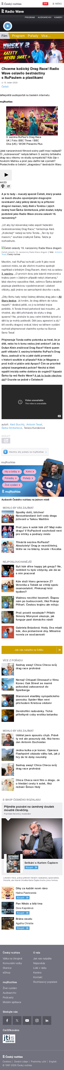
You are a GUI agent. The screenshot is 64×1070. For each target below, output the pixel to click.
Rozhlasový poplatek (45, 981)
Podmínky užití (38, 1061)
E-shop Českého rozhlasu (22, 799)
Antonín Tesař (34, 424)
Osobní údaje (21, 1061)
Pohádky (9, 478)
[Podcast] (3, 186)
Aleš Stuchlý (17, 424)
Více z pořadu (13, 660)
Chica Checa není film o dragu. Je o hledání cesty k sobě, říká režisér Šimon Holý (38, 783)
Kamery (58, 17)
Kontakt (37, 977)
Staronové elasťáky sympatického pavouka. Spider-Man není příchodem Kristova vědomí (37, 700)
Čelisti (5, 86)
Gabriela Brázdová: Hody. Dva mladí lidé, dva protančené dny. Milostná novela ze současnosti (39, 631)
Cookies (7, 1061)
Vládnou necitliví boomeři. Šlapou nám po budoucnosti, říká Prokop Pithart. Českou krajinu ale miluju (37, 601)
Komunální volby (12, 963)
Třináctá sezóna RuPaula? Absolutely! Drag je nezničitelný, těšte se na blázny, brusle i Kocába (38, 546)
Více (46, 36)
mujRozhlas (8, 462)
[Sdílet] (8, 186)
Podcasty (8, 997)
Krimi (29, 471)
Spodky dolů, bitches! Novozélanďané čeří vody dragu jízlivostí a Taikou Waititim (36, 516)
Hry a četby (11, 471)
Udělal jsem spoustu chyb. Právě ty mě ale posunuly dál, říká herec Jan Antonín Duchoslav (38, 739)
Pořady (33, 36)
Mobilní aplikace (12, 1002)
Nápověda (39, 963)
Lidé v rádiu (40, 967)
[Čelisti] (32, 51)
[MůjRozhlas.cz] (6, 102)
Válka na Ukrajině (12, 958)
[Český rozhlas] (11, 3)
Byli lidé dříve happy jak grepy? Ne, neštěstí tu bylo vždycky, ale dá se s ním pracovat (39, 570)
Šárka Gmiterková (12, 427)
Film (4, 36)
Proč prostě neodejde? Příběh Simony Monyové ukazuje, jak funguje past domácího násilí (35, 616)
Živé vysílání (11, 484)
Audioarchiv (44, 17)
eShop (6, 972)
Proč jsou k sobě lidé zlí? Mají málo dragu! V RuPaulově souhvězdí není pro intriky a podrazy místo (39, 531)
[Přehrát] (6, 175)
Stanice (7, 967)
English (53, 1061)
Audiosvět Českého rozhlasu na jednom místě (25, 499)
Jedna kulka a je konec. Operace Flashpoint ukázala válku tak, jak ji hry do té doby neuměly (38, 754)
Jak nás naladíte (42, 958)
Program (30, 17)
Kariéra (37, 972)
